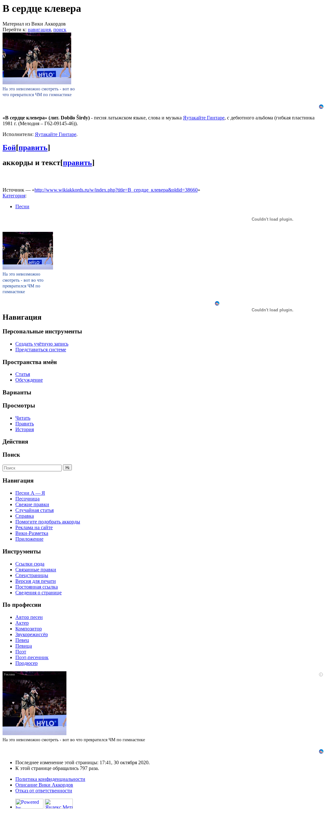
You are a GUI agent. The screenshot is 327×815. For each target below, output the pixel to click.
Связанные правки (35, 569)
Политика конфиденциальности (50, 779)
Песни (22, 206)
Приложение (29, 539)
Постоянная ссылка (36, 587)
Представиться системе (40, 349)
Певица (23, 646)
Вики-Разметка (31, 533)
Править (24, 423)
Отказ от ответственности (43, 790)
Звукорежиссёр (31, 634)
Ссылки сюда (29, 564)
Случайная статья (34, 510)
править (33, 147)
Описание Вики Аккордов (44, 785)
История (24, 429)
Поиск (11, 454)
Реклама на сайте (34, 527)
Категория (14, 195)
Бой (9, 147)
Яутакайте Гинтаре (203, 117)
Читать (22, 418)
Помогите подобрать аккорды (47, 521)
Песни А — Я (30, 493)
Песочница (27, 498)
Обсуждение (29, 380)
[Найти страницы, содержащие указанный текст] (67, 467)
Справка (24, 516)
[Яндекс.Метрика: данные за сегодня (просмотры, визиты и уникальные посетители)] (59, 804)
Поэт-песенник (32, 657)
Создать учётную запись (41, 344)
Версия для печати (35, 581)
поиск (59, 29)
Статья (22, 374)
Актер (22, 623)
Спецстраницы (31, 575)
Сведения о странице (38, 592)
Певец (22, 640)
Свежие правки (32, 504)
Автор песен (29, 617)
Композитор (28, 628)
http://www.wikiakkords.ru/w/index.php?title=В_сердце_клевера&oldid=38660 (116, 190)
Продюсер (26, 663)
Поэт (20, 651)
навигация (39, 29)
